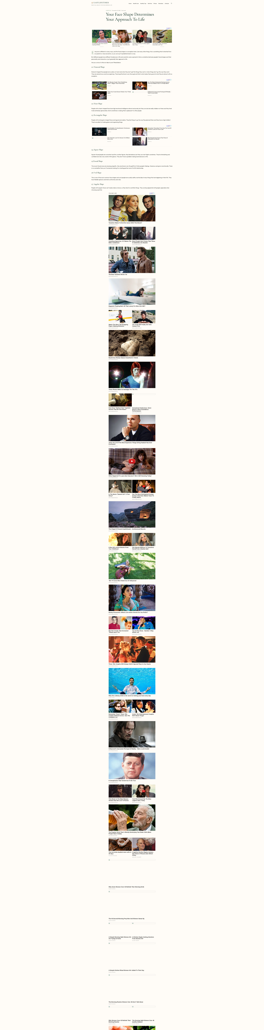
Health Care (136, 3)
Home (130, 3)
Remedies (160, 3)
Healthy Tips (143, 3)
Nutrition (150, 3)
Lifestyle (167, 3)
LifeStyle (108, 10)
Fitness (155, 3)
